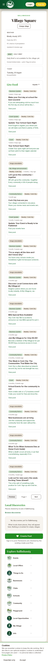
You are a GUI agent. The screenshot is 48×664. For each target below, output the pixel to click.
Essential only (9, 660)
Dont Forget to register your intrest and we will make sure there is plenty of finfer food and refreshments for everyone (23, 128)
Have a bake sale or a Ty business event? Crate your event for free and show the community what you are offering (23, 394)
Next (36, 497)
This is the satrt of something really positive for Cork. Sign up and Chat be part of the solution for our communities (22, 485)
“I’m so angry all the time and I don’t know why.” (21, 253)
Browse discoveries (13, 513)
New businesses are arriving (20, 418)
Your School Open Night (18, 146)
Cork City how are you (18, 200)
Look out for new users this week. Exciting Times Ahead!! (23, 479)
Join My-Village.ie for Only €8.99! (23, 338)
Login (30, 4)
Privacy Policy (7, 655)
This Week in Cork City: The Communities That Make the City (22, 362)
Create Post (26, 536)
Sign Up (41, 4)
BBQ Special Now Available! (20, 315)
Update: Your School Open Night (22, 123)
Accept (23, 660)
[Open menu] (4, 4)
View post (12, 108)
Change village (24, 26)
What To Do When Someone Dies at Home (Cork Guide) (24, 447)
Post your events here (16, 228)
